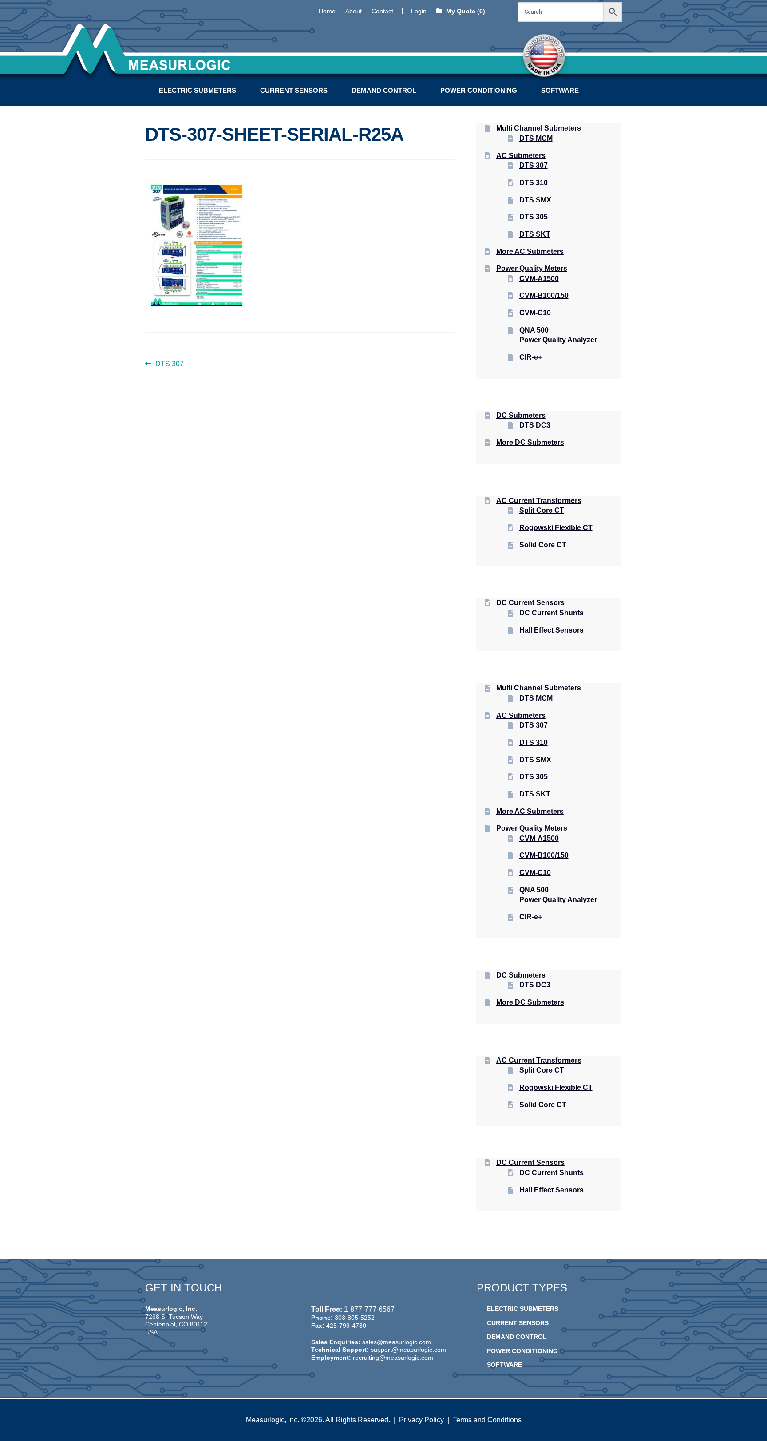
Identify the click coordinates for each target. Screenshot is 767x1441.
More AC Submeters (530, 251)
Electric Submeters (197, 90)
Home (327, 11)
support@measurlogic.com (408, 1349)
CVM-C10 (535, 313)
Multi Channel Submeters (538, 128)
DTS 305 (533, 217)
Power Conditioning (478, 90)
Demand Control (384, 90)
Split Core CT (541, 510)
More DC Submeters (530, 442)
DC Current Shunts (551, 613)
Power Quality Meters (531, 268)
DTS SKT (534, 234)
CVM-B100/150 (544, 295)
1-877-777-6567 (369, 1309)
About (353, 11)
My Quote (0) (464, 11)
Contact (382, 11)
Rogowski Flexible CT (556, 527)
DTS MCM (536, 138)
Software (560, 90)
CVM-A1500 (539, 278)
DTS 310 (533, 182)
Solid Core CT (542, 545)
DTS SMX (535, 200)
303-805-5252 (355, 1317)
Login (419, 11)
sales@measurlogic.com (396, 1342)
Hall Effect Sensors (551, 630)
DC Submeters (521, 415)
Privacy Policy (421, 1420)
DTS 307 (169, 365)
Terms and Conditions (487, 1420)
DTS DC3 (534, 425)
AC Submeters (521, 155)
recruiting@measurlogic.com (393, 1357)
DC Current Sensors (530, 602)
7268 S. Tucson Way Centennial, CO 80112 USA (176, 1324)
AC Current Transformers (538, 500)
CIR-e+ (530, 357)
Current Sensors (294, 90)
